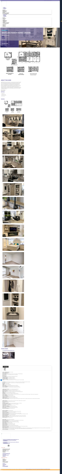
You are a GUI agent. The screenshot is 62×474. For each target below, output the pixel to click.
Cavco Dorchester (6, 35)
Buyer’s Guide (5, 14)
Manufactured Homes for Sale (6, 453)
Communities (4, 11)
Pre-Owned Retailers (6, 13)
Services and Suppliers (6, 12)
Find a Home (4, 18)
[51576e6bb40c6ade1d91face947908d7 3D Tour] (8, 45)
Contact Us (4, 16)
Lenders (4, 465)
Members (4, 8)
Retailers (4, 463)
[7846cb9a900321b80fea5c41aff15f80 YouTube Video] (8, 355)
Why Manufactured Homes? (6, 449)
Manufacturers (5, 10)
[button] (11, 90)
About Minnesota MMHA (6, 455)
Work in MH (4, 15)
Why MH (4, 7)
